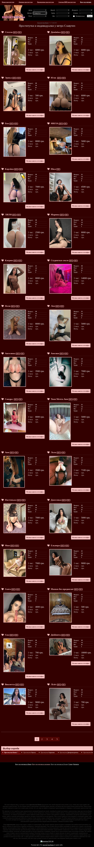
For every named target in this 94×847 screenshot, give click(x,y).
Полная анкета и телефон (34, 70)
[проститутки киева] (13, 13)
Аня (7, 452)
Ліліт (53, 684)
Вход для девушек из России (59, 764)
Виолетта (10, 684)
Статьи (70, 764)
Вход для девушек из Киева (23, 764)
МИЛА (54, 123)
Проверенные (80, 16)
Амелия (55, 353)
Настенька (10, 500)
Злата (8, 589)
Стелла (8, 32)
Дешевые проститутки (26, 2)
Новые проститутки (8, 2)
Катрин (9, 260)
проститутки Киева (48, 845)
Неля (7, 306)
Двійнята (56, 635)
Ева (7, 123)
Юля (54, 77)
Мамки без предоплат (62, 589)
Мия (7, 545)
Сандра (9, 399)
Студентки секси (59, 260)
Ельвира (55, 545)
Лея (53, 306)
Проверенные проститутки (45, 2)
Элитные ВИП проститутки (67, 2)
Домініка (55, 32)
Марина (55, 214)
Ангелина (10, 353)
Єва (7, 635)
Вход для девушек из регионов (41, 764)
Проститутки (29, 752)
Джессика (56, 500)
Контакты (76, 764)
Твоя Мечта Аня (59, 399)
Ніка (53, 169)
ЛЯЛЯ (8, 214)
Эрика (8, 77)
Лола (53, 452)
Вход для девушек (85, 2)
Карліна (9, 169)
